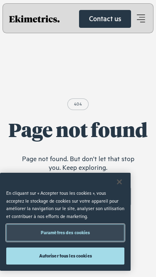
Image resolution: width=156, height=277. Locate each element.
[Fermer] (119, 182)
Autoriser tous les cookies (65, 255)
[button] (140, 18)
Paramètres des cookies (65, 232)
